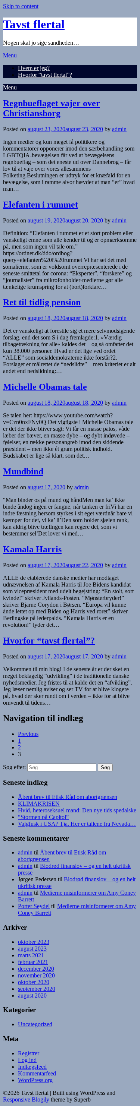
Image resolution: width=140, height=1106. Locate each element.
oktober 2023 (33, 942)
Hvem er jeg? (34, 68)
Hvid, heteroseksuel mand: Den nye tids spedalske (77, 810)
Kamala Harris (32, 549)
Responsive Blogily (26, 1099)
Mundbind (23, 471)
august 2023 (32, 948)
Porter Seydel (34, 906)
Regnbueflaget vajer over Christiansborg (51, 108)
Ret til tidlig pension (42, 302)
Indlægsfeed (32, 1067)
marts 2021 (31, 955)
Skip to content (20, 6)
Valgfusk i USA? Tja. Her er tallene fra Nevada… (77, 824)
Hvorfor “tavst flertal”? (45, 75)
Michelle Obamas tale (45, 387)
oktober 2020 (33, 982)
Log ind (27, 1060)
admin (119, 129)
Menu (10, 55)
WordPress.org (35, 1080)
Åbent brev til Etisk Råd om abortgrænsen (67, 797)
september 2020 (36, 989)
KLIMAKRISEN (39, 803)
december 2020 (36, 969)
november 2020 (36, 975)
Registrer (28, 1053)
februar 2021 (33, 962)
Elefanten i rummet (40, 204)
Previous (28, 734)
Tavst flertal (34, 24)
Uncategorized (35, 1024)
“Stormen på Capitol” (43, 817)
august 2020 (32, 995)
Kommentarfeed (37, 1073)
